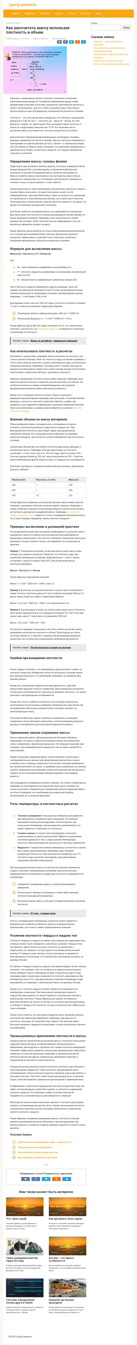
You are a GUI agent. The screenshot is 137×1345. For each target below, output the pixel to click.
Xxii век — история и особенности (61, 1259)
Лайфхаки (30, 13)
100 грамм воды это (48, 329)
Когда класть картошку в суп (108, 61)
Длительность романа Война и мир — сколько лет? (45, 1142)
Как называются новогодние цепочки (38, 1152)
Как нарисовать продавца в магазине (37, 1157)
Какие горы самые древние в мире (112, 64)
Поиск (94, 23)
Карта (98, 13)
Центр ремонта (22, 4)
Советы (59, 13)
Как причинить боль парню (65, 1218)
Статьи (71, 13)
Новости (44, 38)
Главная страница (13, 23)
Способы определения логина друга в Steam (20, 1301)
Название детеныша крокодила (35, 1147)
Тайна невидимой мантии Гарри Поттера (22, 1259)
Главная (15, 13)
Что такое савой (16, 1218)
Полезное (45, 13)
